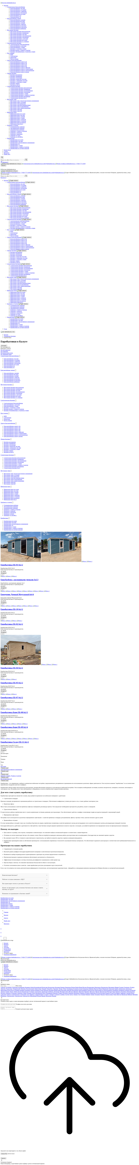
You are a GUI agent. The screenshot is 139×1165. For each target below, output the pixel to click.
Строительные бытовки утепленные (20, 270)
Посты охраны (14, 235)
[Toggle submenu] (13, 180)
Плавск (60, 993)
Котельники (75, 990)
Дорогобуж (49, 988)
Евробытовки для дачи (16, 320)
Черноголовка (109, 994)
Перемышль (49, 993)
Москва (97, 991)
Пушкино (82, 993)
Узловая (83, 994)
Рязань (118, 993)
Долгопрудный (30, 988)
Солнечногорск (15, 994)
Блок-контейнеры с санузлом (18, 222)
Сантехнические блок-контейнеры (19, 221)
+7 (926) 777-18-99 (25, 172)
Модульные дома (11, 277)
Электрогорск (10, 996)
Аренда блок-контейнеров (14, 237)
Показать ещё (4, 768)
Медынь (71, 991)
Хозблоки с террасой (16, 311)
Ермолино (85, 988)
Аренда (6, 967)
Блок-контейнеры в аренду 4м (18, 241)
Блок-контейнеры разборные (18, 204)
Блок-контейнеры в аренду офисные (20, 244)
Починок (70, 993)
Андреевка (9, 987)
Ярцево (43, 996)
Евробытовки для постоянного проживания (22, 321)
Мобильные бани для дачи (17, 293)
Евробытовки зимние (6, 903)
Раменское (93, 993)
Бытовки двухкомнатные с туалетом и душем (22, 228)
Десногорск (9, 988)
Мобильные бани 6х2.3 (16, 302)
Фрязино (88, 994)
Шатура (119, 994)
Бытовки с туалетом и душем (18, 225)
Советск (8, 994)
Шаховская (124, 994)
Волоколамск (90, 987)
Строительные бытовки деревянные (20, 267)
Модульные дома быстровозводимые (20, 283)
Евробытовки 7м (15, 323)
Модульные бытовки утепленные (19, 213)
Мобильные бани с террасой (18, 298)
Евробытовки (11, 317)
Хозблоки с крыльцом (16, 312)
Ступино (46, 994)
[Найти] (26, 160)
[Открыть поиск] (2, 157)
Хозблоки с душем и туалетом (18, 310)
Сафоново (123, 993)
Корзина (6, 966)
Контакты (6, 973)
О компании (7, 972)
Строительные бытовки (13, 264)
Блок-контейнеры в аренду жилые (19, 249)
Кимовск (22, 990)
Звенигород (122, 988)
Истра (9, 990)
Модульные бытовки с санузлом (19, 215)
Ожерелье (20, 993)
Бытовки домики (15, 261)
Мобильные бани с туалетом (18, 299)
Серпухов (3, 994)
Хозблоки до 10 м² (15, 314)
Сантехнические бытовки (14, 219)
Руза (115, 993)
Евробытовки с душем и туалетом (19, 326)
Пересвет (55, 993)
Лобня (15, 991)
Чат (13, 331)
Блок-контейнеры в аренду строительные (21, 246)
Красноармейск (83, 990)
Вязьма (117, 987)
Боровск (62, 987)
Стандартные (14, 233)
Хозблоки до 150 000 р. (16, 315)
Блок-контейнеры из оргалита (18, 203)
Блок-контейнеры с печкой (17, 198)
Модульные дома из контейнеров (19, 284)
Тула (79, 994)
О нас (5, 329)
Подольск (65, 993)
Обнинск (8, 993)
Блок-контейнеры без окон (17, 197)
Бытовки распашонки (16, 252)
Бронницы (68, 987)
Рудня (111, 993)
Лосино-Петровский (23, 991)
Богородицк (51, 987)
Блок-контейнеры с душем (17, 224)
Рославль (102, 993)
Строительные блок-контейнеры (16, 182)
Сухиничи (57, 994)
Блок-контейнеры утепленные (18, 188)
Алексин (3, 987)
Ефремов (91, 988)
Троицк (76, 994)
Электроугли (26, 996)
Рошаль (108, 993)
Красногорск (91, 990)
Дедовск (132, 987)
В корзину (3, 573)
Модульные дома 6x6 (16, 287)
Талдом (67, 994)
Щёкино (130, 994)
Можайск (86, 991)
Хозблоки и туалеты (12, 304)
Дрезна (60, 988)
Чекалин (102, 994)
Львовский (45, 991)
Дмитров (23, 988)
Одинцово (14, 993)
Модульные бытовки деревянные (19, 209)
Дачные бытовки (11, 250)
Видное (85, 987)
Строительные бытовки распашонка (20, 274)
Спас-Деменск (30, 994)
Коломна (51, 990)
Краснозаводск (99, 990)
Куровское (132, 990)
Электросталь (18, 996)
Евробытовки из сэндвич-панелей (19, 327)
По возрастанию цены (7, 353)
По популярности (5, 350)
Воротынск (98, 987)
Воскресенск (104, 987)
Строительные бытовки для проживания (21, 268)
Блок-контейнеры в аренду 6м (18, 243)
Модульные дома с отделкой (18, 280)
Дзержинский (16, 988)
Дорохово (55, 988)
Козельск (46, 990)
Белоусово (45, 987)
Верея (80, 987)
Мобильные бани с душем (17, 296)
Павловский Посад (40, 993)
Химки (93, 994)
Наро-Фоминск (116, 991)
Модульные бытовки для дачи (18, 210)
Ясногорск (49, 996)
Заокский (111, 988)
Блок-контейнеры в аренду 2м (18, 239)
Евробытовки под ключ (16, 319)
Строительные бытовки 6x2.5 (18, 275)
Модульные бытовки (13, 206)
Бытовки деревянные (16, 253)
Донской (43, 988)
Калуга (13, 990)
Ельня (80, 988)
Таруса (71, 994)
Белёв (32, 987)
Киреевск (27, 990)
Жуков (100, 988)
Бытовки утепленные (16, 255)
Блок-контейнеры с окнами (17, 195)
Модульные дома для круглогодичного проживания (24, 279)
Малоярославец (64, 991)
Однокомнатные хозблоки (17, 305)
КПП (11, 231)
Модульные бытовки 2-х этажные (19, 217)
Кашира (17, 990)
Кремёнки (115, 990)
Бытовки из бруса (15, 262)
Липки (11, 991)
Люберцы (50, 991)
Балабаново (21, 987)
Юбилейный (33, 996)
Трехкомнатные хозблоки (17, 308)
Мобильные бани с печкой (17, 295)
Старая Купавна (39, 994)
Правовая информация (10, 976)
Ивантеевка (4, 990)
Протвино (76, 993)
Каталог (6, 180)
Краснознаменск (108, 990)
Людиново (56, 991)
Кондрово (64, 990)
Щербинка (3, 996)
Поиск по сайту (5, 160)
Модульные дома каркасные (18, 281)
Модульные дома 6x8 (16, 289)
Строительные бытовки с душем (19, 271)
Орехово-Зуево (31, 993)
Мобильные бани (12, 290)
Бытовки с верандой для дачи (18, 256)
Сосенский (23, 994)
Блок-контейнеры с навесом (18, 200)
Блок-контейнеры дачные (14, 194)
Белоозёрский (38, 987)
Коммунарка (57, 990)
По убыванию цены (6, 354)
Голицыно (127, 987)
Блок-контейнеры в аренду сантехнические (22, 247)
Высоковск (112, 987)
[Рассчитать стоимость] (5, 938)
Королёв (69, 990)
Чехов (115, 994)
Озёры (24, 993)
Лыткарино (38, 991)
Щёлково (135, 994)
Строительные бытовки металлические (21, 265)
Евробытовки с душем (16, 324)
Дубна (64, 988)
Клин (41, 990)
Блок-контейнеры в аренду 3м (18, 240)
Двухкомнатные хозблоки (17, 307)
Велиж (73, 987)
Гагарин (121, 987)
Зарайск (116, 988)
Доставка (6, 969)
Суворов (51, 994)
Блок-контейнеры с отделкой (18, 185)
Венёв (77, 987)
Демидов (3, 988)
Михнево (81, 991)
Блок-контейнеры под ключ (17, 189)
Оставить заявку (8, 953)
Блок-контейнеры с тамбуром (18, 186)
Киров (32, 990)
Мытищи (109, 991)
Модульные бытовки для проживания (20, 212)
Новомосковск (131, 991)
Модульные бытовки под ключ (18, 216)
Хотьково (97, 994)
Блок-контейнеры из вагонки (18, 201)
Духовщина (70, 988)
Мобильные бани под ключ (17, 292)
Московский (103, 991)
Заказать (3, 165)
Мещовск (76, 991)
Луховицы (32, 991)
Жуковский (105, 988)
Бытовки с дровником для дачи (18, 258)
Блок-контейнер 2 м (15, 191)
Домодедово (37, 988)
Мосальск (92, 991)
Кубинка (127, 990)
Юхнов (39, 996)
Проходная (13, 234)
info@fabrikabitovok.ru (58, 172)
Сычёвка (62, 994)
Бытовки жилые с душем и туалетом (20, 226)
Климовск (37, 990)
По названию (4, 351)
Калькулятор (7, 970)
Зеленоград (129, 988)
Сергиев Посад (130, 993)
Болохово (57, 987)
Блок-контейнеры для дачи (17, 184)
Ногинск (3, 993)
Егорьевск (76, 988)
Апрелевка (15, 987)
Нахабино (124, 991)
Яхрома (54, 996)
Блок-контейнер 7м (15, 192)
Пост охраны (10, 229)
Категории (4, 345)
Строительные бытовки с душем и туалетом (22, 272)
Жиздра (96, 988)
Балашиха (27, 987)
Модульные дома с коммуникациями (20, 286)
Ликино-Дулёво (5, 991)
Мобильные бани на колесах (18, 301)
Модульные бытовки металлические (20, 207)
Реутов (98, 993)
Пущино (87, 993)
